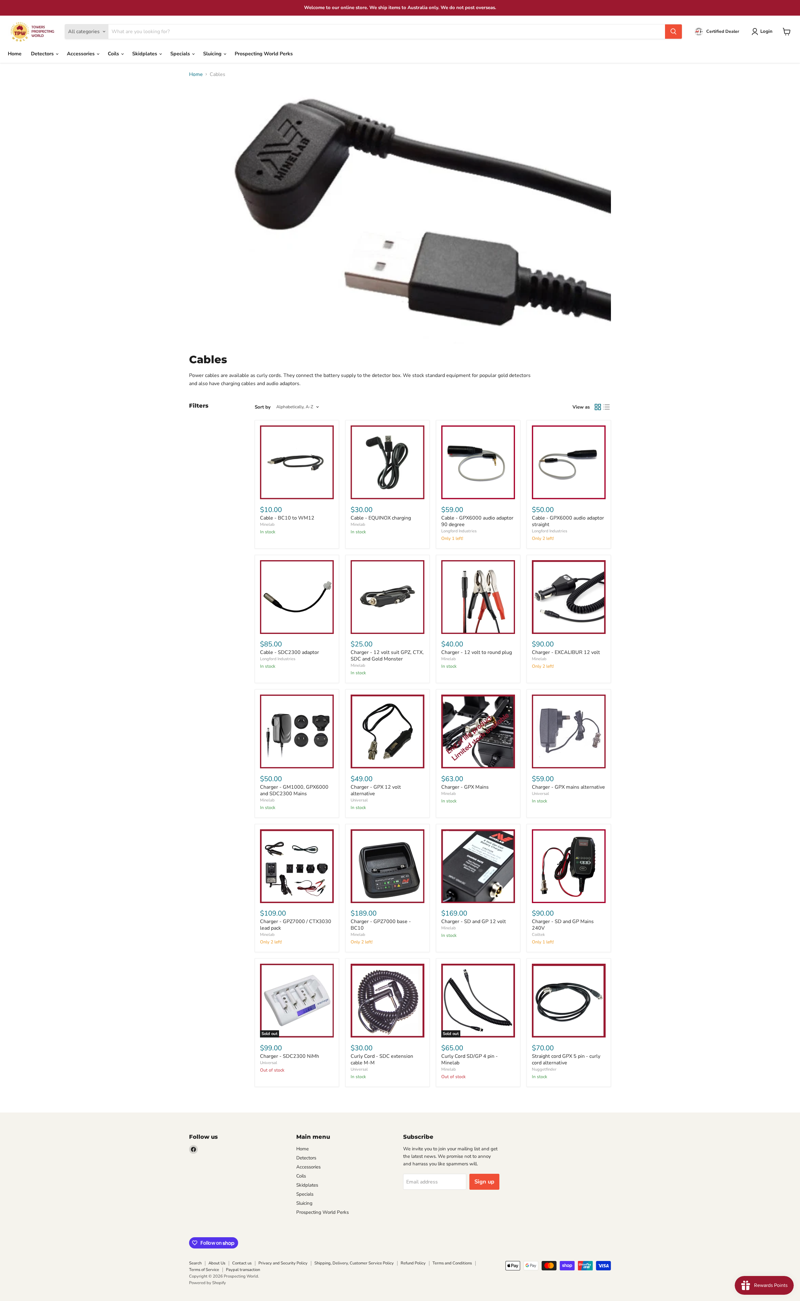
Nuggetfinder (544, 1069)
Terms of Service (204, 1270)
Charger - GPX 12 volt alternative (376, 790)
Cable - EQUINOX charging (381, 518)
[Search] (673, 31)
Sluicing (213, 53)
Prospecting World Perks (264, 53)
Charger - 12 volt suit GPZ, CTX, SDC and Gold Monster (387, 655)
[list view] (606, 407)
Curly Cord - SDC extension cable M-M (382, 1059)
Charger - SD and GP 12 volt (473, 921)
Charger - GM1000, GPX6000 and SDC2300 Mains (294, 790)
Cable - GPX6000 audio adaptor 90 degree (477, 521)
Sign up (484, 1181)
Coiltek (538, 934)
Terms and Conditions (452, 1263)
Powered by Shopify (207, 1283)
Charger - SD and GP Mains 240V (563, 925)
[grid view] (597, 407)
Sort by (263, 407)
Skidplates (145, 53)
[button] (763, 31)
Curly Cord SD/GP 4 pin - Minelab (469, 1059)
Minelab (267, 524)
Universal (359, 800)
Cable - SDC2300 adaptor (289, 652)
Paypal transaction (243, 1270)
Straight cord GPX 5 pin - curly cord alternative (566, 1059)
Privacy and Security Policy (283, 1263)
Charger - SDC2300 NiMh (289, 1056)
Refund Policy (413, 1263)
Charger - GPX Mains (465, 787)
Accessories (81, 53)
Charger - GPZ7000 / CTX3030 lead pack (295, 925)
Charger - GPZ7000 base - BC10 (381, 925)
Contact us (242, 1263)
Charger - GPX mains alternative (568, 787)
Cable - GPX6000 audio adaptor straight (568, 521)
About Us (216, 1263)
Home (15, 53)
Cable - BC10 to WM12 (287, 518)
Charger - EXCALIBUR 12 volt (566, 652)
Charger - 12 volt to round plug (476, 652)
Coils (114, 53)
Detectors (43, 53)
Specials (180, 53)
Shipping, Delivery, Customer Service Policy (354, 1263)
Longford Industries (459, 531)
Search (195, 1263)
